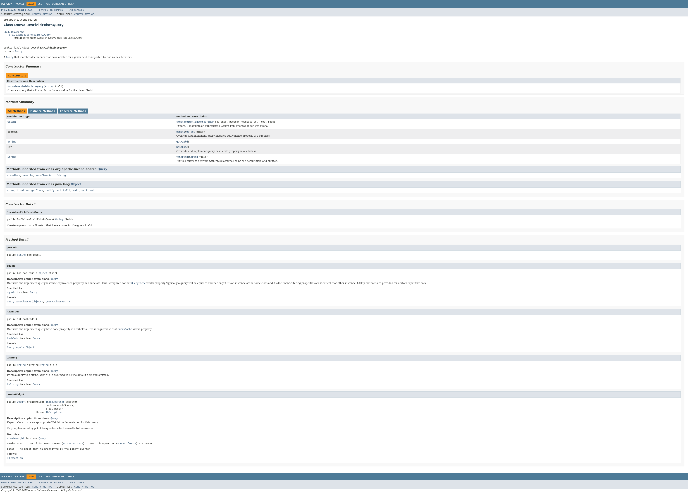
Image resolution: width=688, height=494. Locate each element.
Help (71, 4)
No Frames (56, 10)
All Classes (77, 10)
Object (190, 131)
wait (76, 190)
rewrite (28, 175)
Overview (7, 4)
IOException (53, 412)
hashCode (182, 147)
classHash (13, 175)
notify (50, 190)
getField (182, 141)
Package (20, 4)
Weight (12, 121)
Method (47, 14)
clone (10, 190)
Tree (47, 4)
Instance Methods (42, 111)
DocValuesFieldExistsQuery (25, 86)
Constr (36, 14)
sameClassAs (43, 175)
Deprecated (59, 4)
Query (18, 51)
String (49, 86)
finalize (22, 190)
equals (180, 131)
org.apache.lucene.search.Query (30, 34)
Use (40, 4)
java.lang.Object (14, 31)
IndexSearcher (204, 121)
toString (182, 156)
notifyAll (63, 190)
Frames (43, 10)
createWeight (185, 121)
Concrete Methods (73, 111)
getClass (37, 190)
